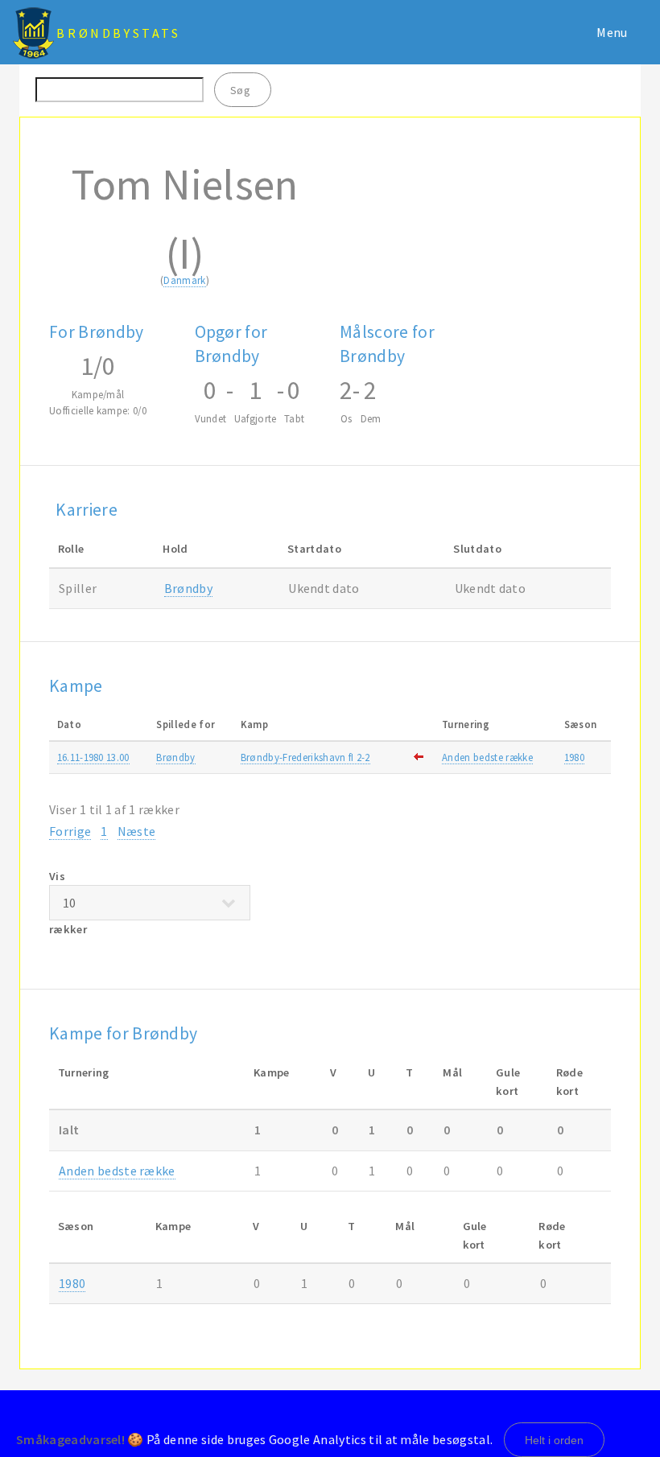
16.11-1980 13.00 (93, 757)
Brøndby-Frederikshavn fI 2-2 (305, 757)
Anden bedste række (487, 757)
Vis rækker (68, 903)
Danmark (184, 280)
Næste (137, 831)
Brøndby (188, 588)
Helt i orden (554, 1440)
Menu (611, 32)
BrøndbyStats (118, 33)
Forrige (70, 831)
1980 (574, 757)
